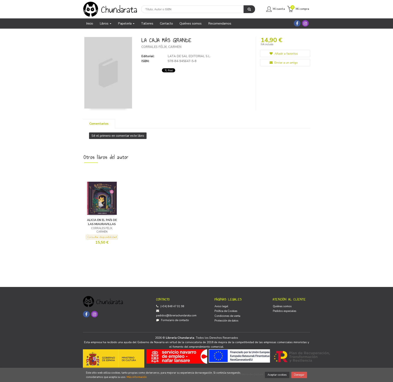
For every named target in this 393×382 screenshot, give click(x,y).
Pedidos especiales (284, 311)
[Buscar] (249, 9)
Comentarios (98, 124)
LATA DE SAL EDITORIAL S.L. (189, 56)
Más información (137, 377)
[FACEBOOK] (297, 23)
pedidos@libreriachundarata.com (176, 315)
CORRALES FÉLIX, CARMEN (161, 47)
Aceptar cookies (277, 375)
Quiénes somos (282, 306)
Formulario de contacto (175, 320)
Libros (104, 23)
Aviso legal (221, 306)
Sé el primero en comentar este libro (117, 135)
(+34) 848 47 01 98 (172, 306)
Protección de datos (226, 321)
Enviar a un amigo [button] (286, 63)
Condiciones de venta (227, 316)
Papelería (125, 23)
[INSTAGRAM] (305, 23)
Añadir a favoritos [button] (286, 54)
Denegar (299, 375)
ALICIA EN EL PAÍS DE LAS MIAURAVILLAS (102, 222)
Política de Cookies (226, 311)
